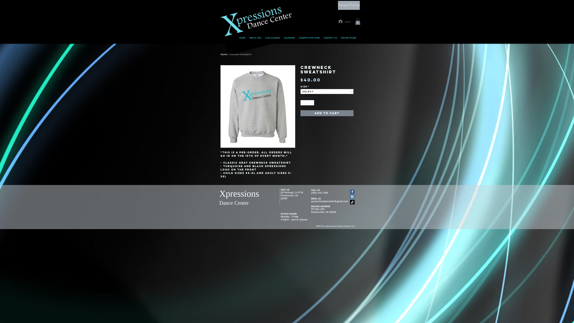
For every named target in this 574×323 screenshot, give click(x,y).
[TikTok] (352, 202)
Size (304, 86)
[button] (357, 22)
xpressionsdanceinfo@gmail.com (329, 201)
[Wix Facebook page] (352, 191)
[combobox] (327, 91)
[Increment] (312, 102)
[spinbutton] (307, 102)
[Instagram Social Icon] (352, 197)
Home (223, 54)
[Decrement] (302, 102)
